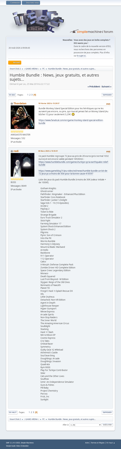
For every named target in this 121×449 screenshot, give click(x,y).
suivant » (106, 86)
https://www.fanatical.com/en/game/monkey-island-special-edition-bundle (71, 122)
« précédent (94, 86)
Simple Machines (27, 443)
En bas (12, 95)
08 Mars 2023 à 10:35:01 (48, 151)
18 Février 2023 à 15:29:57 (48, 103)
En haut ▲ (111, 442)
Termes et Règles (97, 442)
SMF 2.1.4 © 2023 (13, 443)
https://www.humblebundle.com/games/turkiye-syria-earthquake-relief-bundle (74, 163)
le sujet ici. (81, 55)
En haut (12, 412)
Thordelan (20, 103)
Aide (87, 442)
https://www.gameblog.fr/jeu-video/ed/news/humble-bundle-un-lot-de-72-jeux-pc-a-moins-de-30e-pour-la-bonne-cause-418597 (73, 172)
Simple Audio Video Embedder (17, 446)
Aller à (65, 424)
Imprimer (107, 95)
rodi (16, 151)
